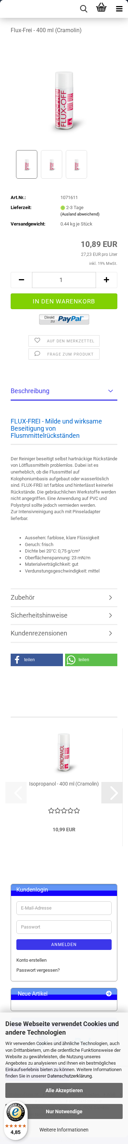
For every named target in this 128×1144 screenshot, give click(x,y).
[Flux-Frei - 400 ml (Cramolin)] (64, 94)
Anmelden (64, 944)
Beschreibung (30, 391)
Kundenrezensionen (39, 633)
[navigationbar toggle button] (119, 9)
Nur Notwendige (64, 1111)
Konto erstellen (31, 960)
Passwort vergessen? (38, 970)
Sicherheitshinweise (39, 615)
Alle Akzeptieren (64, 1090)
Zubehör (22, 597)
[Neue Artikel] (109, 994)
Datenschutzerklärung (69, 1076)
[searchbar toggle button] (83, 9)
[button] (21, 280)
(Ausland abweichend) (80, 214)
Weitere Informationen (64, 1130)
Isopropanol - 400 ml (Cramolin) (64, 784)
